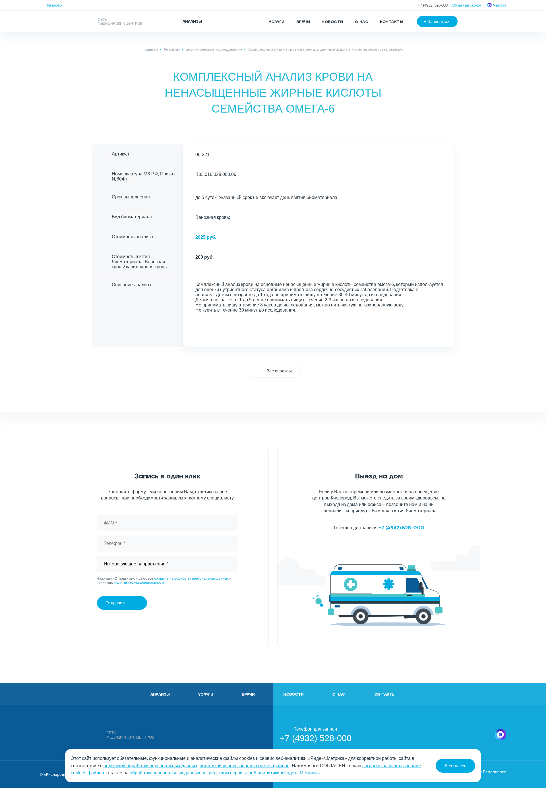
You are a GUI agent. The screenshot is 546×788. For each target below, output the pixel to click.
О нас (361, 22)
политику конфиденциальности (139, 582)
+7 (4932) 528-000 (433, 5)
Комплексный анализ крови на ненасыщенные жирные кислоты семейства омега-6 (326, 49)
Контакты (391, 22)
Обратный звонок (466, 5)
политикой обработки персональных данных (150, 765)
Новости (332, 22)
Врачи (303, 22)
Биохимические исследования (213, 49)
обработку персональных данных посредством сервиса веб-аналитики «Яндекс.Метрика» (225, 772)
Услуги (277, 22)
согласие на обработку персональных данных (191, 578)
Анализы (172, 49)
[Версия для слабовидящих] (476, 21)
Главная (150, 49)
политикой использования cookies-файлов (244, 765)
